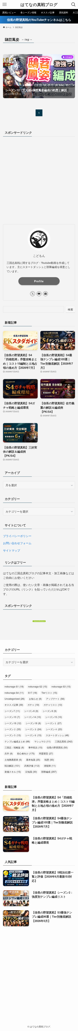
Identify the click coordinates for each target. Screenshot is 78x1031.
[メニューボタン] (4, 4)
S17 (32, 692)
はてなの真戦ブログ (39, 5)
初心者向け (26, 753)
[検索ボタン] (73, 4)
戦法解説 (12, 765)
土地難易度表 (13, 759)
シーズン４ (54, 729)
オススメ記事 (14, 704)
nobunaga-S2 (37, 686)
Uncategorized (15, 698)
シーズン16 (13, 723)
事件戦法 (35, 747)
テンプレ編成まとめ (17, 741)
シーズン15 (53, 717)
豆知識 (31, 771)
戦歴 (49, 759)
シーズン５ (13, 735)
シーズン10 (12, 717)
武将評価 (32, 765)
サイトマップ (11, 550)
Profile (39, 281)
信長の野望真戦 (57, 747)
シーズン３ (33, 729)
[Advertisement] (39, 180)
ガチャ (33, 704)
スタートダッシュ (57, 735)
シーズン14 (32, 717)
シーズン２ (13, 729)
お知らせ (35, 698)
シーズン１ (53, 723)
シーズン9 (50, 711)
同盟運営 (46, 753)
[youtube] (39, 293)
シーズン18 (33, 723)
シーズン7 (12, 711)
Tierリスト (49, 692)
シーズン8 (31, 711)
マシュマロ (42, 741)
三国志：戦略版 (14, 747)
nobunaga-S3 (61, 686)
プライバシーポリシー (17, 536)
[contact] (45, 293)
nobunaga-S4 (14, 692)
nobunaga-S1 (14, 686)
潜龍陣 (50, 765)
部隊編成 (49, 771)
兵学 (9, 753)
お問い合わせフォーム (17, 543)
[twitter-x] (32, 293)
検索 (70, 309)
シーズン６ (33, 735)
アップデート (55, 698)
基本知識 (33, 759)
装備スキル (13, 771)
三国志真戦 (64, 741)
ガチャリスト (53, 704)
